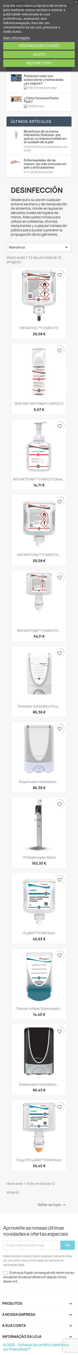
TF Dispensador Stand (39, 857)
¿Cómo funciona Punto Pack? (41, 100)
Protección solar (46, 88)
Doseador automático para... (39, 706)
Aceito (39, 54)
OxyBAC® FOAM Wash (39, 933)
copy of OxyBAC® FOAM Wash (39, 1160)
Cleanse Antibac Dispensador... (39, 1009)
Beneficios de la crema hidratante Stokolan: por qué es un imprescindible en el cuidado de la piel (45, 136)
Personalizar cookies (39, 45)
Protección (46, 172)
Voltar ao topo (52, 1205)
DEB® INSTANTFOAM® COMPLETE (39, 404)
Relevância (39, 247)
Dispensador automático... (39, 782)
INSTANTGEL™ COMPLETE (39, 328)
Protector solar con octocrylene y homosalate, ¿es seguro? (44, 79)
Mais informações (16, 38)
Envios (40, 106)
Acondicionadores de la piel (45, 148)
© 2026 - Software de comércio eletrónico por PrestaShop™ (36, 1347)
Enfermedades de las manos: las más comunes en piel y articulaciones (45, 163)
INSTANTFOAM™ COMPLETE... (39, 555)
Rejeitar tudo (39, 63)
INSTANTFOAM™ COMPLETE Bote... (39, 479)
